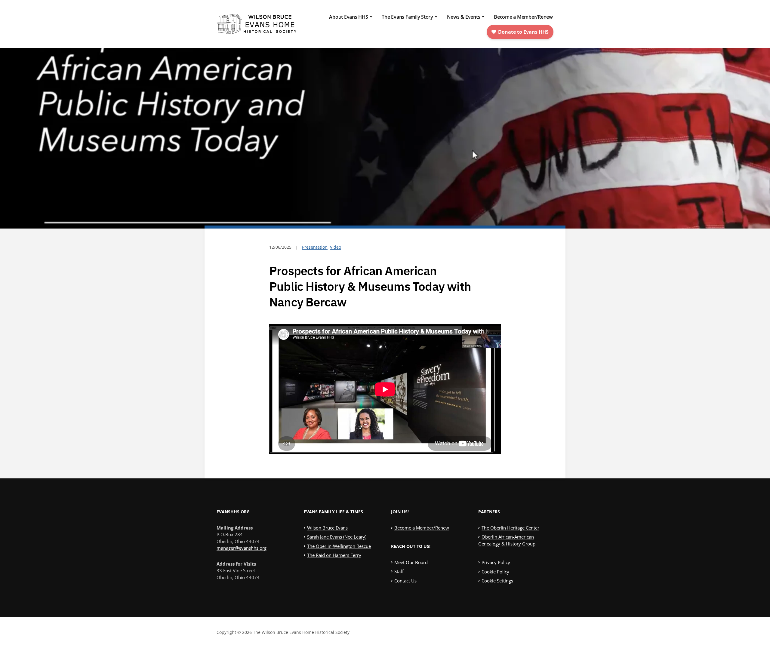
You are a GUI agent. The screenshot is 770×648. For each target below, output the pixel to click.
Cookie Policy (495, 572)
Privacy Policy (496, 562)
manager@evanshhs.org (241, 548)
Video (335, 247)
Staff (399, 571)
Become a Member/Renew (523, 17)
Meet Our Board (411, 562)
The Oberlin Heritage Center (510, 528)
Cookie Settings (497, 581)
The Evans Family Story (407, 17)
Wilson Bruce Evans (327, 528)
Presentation (315, 247)
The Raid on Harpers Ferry (334, 555)
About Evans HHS (348, 17)
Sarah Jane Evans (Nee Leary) (336, 537)
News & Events (463, 17)
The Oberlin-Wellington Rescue (339, 546)
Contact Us (405, 581)
